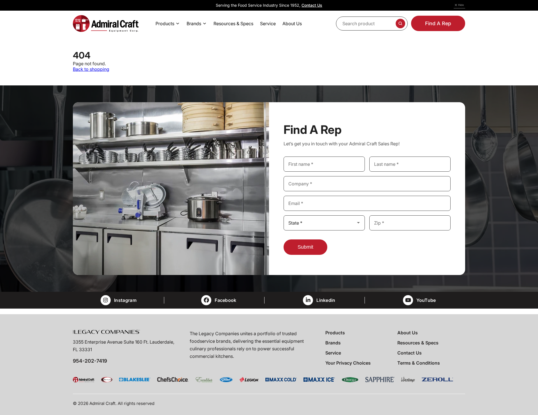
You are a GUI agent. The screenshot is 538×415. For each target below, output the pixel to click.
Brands (333, 343)
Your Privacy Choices (348, 363)
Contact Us (312, 5)
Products (335, 332)
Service (333, 353)
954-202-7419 (90, 361)
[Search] (400, 23)
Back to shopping (91, 69)
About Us (407, 332)
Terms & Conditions (418, 363)
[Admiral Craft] (106, 23)
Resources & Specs (418, 343)
